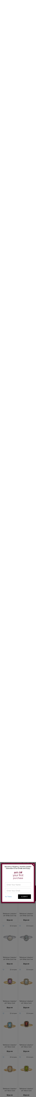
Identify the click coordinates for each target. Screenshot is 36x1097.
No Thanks (8, 34)
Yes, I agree (18, 1094)
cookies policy (28, 1091)
